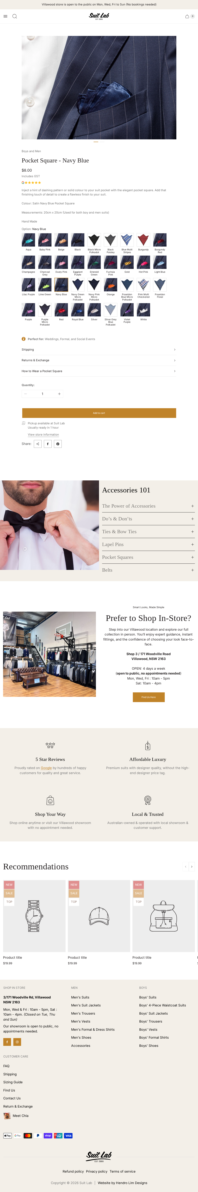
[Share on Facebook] (48, 444)
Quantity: (28, 385)
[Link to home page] (99, 1157)
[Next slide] (192, 866)
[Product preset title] (34, 916)
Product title (12, 957)
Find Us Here (149, 697)
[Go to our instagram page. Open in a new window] (17, 1042)
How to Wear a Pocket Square (42, 371)
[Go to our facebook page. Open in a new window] (7, 1042)
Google (46, 768)
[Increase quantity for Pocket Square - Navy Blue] (59, 394)
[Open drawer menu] (5, 16)
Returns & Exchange (35, 360)
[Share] (38, 444)
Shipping (28, 349)
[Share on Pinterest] (58, 444)
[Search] (14, 16)
